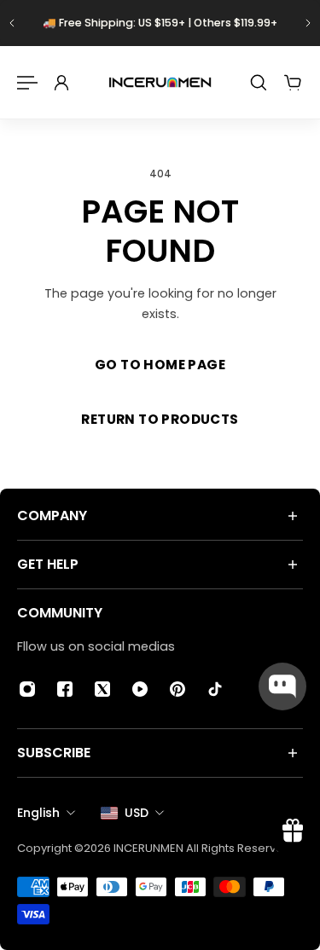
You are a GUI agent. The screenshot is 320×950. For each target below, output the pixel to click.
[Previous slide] (11, 23)
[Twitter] (102, 689)
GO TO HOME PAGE (160, 365)
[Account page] (61, 82)
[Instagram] (27, 689)
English (38, 812)
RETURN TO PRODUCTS (159, 419)
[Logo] (160, 82)
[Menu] (27, 82)
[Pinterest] (177, 689)
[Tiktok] (215, 689)
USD (136, 812)
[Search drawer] (258, 82)
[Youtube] (140, 689)
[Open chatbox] (282, 686)
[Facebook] (65, 689)
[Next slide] (308, 23)
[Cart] (293, 82)
